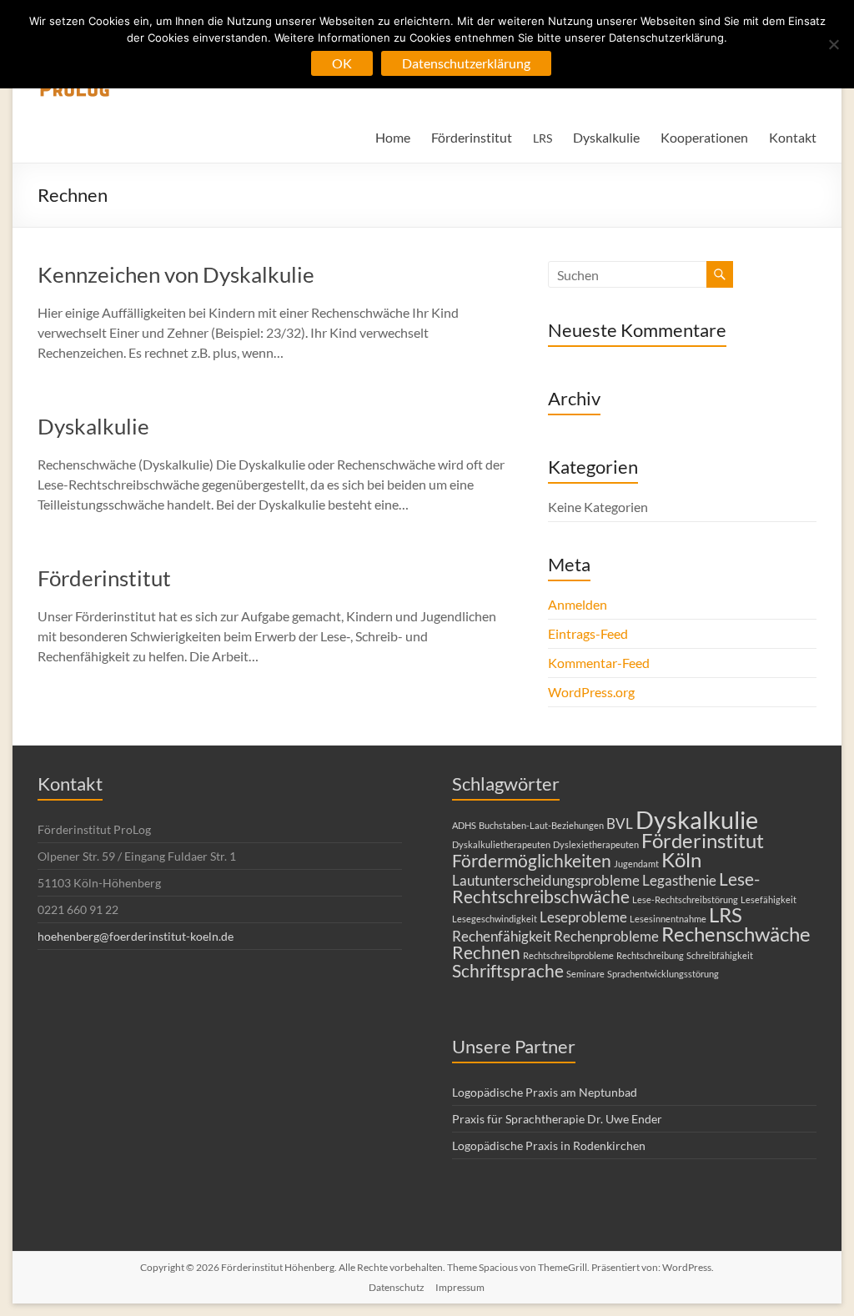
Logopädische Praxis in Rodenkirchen (549, 1145)
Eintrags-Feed (588, 633)
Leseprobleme (583, 917)
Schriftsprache (508, 970)
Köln (681, 859)
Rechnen (486, 952)
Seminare (585, 973)
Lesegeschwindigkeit (494, 918)
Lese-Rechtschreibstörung (685, 899)
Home (392, 137)
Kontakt (792, 137)
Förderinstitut (471, 137)
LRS (725, 914)
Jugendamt (636, 863)
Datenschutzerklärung (466, 63)
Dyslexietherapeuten (596, 844)
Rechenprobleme (606, 936)
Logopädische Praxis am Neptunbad (544, 1092)
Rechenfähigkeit (501, 936)
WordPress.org (591, 692)
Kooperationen (704, 137)
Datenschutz (396, 1287)
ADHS (464, 825)
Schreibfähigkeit (719, 955)
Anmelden (577, 604)
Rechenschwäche (736, 934)
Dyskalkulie (606, 137)
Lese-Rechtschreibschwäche (606, 887)
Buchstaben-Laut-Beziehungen (541, 825)
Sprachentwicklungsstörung (663, 973)
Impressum (460, 1287)
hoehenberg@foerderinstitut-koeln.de (136, 936)
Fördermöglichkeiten (531, 860)
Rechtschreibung (650, 955)
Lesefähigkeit (768, 899)
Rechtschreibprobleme (568, 955)
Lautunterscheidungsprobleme (546, 880)
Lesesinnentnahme (668, 918)
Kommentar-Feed (599, 663)
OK (342, 63)
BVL (619, 823)
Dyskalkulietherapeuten (501, 844)
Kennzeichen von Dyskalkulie (176, 274)
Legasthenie (679, 880)
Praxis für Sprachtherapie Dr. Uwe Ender (557, 1119)
